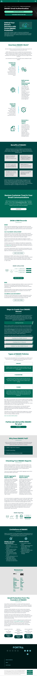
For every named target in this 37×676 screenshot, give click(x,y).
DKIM (6, 225)
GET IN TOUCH (8, 665)
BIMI (5, 282)
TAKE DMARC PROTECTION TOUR (19, 14)
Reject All (29, 672)
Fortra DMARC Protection (19, 621)
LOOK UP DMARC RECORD (18, 11)
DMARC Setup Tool (10, 328)
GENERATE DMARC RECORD (28, 636)
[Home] (2, 1)
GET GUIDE (18, 426)
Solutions (8, 6)
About (7, 662)
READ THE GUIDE (19, 637)
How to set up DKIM (18, 253)
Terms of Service (9, 671)
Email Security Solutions (15, 6)
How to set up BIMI (18, 300)
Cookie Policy (23, 670)
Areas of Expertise (9, 659)
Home (5, 6)
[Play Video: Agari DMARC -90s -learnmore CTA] (25, 24)
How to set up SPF (18, 278)
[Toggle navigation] (35, 1)
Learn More (18, 209)
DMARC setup (8, 245)
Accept (30, 670)
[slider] (25, 28)
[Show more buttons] (31, 28)
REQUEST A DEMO (8, 635)
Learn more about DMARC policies (10, 415)
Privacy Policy (19, 670)
